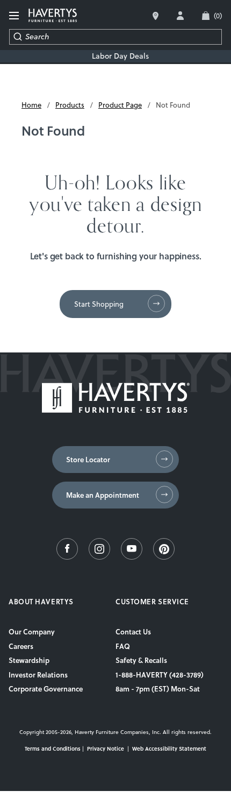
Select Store (155, 16)
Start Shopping (99, 304)
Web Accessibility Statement (169, 748)
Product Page (120, 105)
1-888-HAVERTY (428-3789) (160, 675)
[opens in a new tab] (67, 557)
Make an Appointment (102, 495)
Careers (21, 646)
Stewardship (29, 660)
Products (69, 105)
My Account (180, 15)
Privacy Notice (105, 748)
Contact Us (133, 632)
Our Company (32, 632)
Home (31, 105)
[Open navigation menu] (14, 16)
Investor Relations (38, 675)
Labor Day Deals (120, 56)
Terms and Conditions (53, 748)
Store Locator (88, 459)
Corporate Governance (46, 689)
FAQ (123, 646)
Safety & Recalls (141, 660)
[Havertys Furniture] (116, 410)
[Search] (17, 37)
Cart (218, 15)
